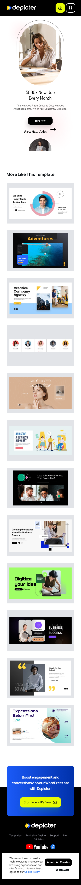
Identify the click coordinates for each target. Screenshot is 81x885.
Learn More (62, 869)
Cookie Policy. (32, 871)
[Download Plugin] (60, 8)
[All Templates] (70, 8)
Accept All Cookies (58, 862)
